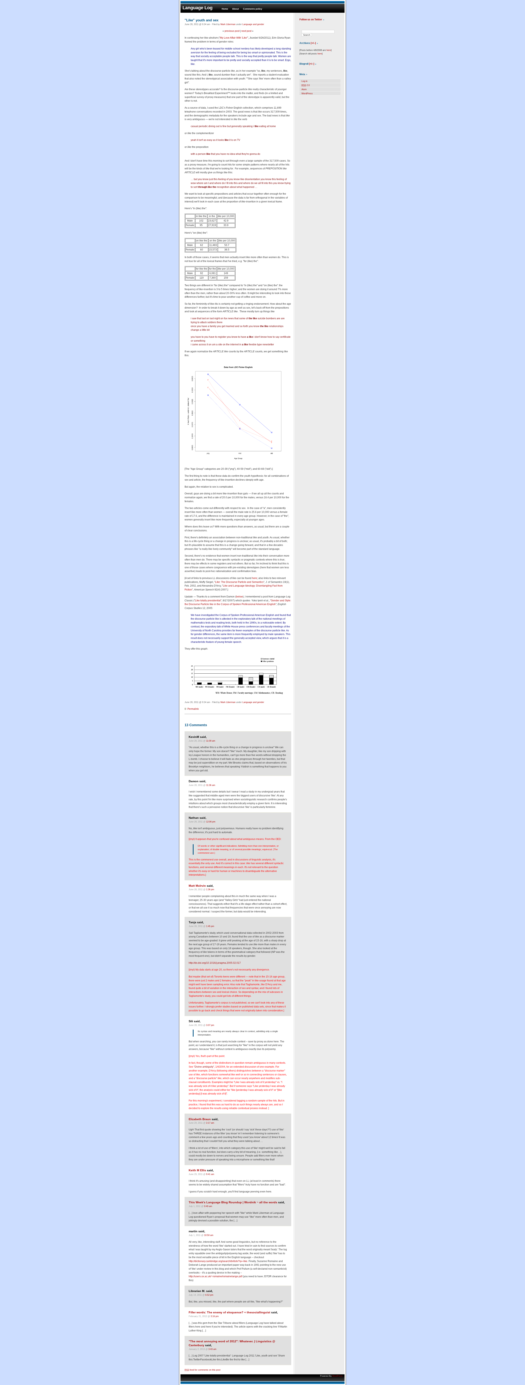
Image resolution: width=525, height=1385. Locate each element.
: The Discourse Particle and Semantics (239, 582)
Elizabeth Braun (200, 1119)
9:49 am (208, 1206)
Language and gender (253, 24)
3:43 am (212, 1349)
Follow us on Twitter (310, 19)
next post (246, 31)
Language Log (197, 7)
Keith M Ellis (197, 1170)
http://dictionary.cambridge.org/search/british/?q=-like (218, 1261)
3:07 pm (210, 1025)
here (254, 578)
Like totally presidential (208, 600)
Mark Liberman (227, 24)
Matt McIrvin (197, 885)
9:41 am (210, 1174)
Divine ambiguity (204, 1066)
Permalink (193, 708)
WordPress (307, 93)
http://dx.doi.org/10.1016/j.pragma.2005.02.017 (215, 962)
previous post (232, 31)
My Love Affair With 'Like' (233, 37)
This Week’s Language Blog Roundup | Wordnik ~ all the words (233, 1202)
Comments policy (252, 9)
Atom (304, 89)
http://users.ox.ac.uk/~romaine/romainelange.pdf (215, 1276)
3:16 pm (215, 1316)
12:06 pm (210, 821)
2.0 (305, 85)
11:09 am (210, 741)
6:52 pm (209, 1295)
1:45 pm (210, 926)
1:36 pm (210, 889)
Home (225, 9)
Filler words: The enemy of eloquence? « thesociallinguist (229, 1312)
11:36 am (210, 785)
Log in (304, 81)
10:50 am (208, 1235)
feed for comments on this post (202, 1370)
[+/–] (313, 43)
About (235, 9)
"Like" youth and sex (201, 20)
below (239, 596)
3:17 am (210, 1123)
